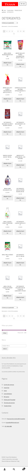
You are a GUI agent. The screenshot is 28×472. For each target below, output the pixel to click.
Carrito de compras (9, 384)
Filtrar (4, 333)
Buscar (14, 469)
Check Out (6, 387)
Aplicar (5, 348)
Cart (22, 468)
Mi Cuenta (6, 397)
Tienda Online (10, 10)
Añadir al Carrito (7, 63)
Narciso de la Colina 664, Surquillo (16, 419)
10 (23, 31)
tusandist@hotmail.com (12, 422)
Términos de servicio (9, 403)
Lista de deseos (8, 393)
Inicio (5, 10)
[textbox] (14, 346)
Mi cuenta (4, 469)
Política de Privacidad (9, 399)
